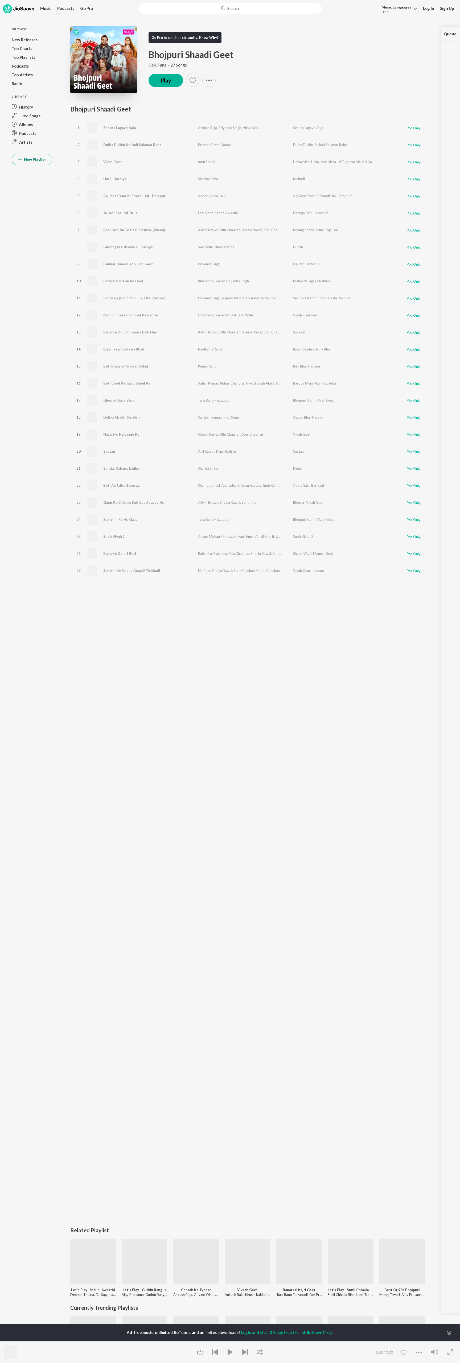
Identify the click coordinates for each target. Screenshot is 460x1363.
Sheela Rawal (252, 230)
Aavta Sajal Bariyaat (308, 485)
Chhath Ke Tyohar (196, 1290)
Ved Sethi (205, 247)
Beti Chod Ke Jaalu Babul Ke (126, 383)
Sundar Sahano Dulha (121, 468)
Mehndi (299, 179)
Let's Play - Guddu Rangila (144, 1290)
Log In (428, 8)
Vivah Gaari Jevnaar (308, 570)
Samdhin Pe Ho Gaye (120, 519)
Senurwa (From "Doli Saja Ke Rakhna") (134, 298)
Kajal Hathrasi (226, 451)
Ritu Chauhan (230, 230)
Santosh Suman (210, 417)
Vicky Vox (250, 128)
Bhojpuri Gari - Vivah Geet (313, 400)
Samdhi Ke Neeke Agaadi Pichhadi (131, 570)
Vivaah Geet (247, 1290)
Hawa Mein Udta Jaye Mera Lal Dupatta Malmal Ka (332, 162)
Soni (245, 502)
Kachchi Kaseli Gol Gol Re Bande (130, 315)
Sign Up (447, 8)
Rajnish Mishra (233, 298)
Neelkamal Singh (210, 349)
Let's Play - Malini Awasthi (93, 1290)
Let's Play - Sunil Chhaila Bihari (350, 1290)
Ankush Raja (207, 128)
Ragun (298, 468)
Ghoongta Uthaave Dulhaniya (128, 247)
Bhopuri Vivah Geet (308, 502)
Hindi (385, 12)
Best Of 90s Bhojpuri (402, 1290)
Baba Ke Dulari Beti (119, 553)
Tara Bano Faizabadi (213, 400)
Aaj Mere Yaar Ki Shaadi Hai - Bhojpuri (135, 196)
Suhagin (299, 332)
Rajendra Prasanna (212, 553)
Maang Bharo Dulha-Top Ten (315, 230)
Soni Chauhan (274, 230)
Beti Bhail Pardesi (306, 366)
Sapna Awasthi (226, 213)
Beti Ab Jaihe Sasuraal (122, 485)
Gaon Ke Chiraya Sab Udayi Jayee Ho (133, 502)
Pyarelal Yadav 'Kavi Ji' (263, 298)
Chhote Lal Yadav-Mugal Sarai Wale (225, 315)
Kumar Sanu (207, 366)
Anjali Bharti (264, 536)
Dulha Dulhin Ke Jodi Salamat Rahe (132, 145)
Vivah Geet (112, 162)
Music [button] (45, 8)
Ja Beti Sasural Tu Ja (120, 213)
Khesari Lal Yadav (211, 281)
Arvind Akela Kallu (212, 196)
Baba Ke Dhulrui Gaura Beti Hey (130, 332)
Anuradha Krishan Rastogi (241, 485)
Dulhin (298, 247)
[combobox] (230, 8)
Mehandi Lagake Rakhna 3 (313, 281)
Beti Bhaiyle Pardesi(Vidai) (125, 366)
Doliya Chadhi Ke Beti (121, 417)
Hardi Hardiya (114, 179)
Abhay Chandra (232, 383)
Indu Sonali (206, 162)
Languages (396, 7)
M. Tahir (204, 570)
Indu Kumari (272, 485)
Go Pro (86, 8)
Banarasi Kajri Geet (299, 1290)
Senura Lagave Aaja (119, 128)
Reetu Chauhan (268, 570)
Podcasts (65, 8)
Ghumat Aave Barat (119, 400)
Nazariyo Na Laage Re (121, 434)
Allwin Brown (208, 230)
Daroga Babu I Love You (311, 213)
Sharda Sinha (208, 179)
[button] (398, 8)
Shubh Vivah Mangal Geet (313, 553)
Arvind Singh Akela (259, 383)
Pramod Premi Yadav (214, 145)
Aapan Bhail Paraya (308, 417)
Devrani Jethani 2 (306, 264)
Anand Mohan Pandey (215, 536)
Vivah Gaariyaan (306, 315)
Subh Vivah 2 (114, 536)
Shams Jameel (209, 485)
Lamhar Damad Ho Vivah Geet (128, 264)
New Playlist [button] (34, 159)
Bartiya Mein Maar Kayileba (314, 383)
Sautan (109, 451)
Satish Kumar (208, 383)
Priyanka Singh (230, 128)
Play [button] (166, 80)
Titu (253, 502)
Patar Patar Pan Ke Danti (124, 281)
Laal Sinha (205, 213)
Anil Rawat (206, 451)
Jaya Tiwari (284, 536)
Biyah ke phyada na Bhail (123, 349)
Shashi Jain (284, 383)
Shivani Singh (244, 536)
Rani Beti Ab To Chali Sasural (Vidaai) (134, 230)
